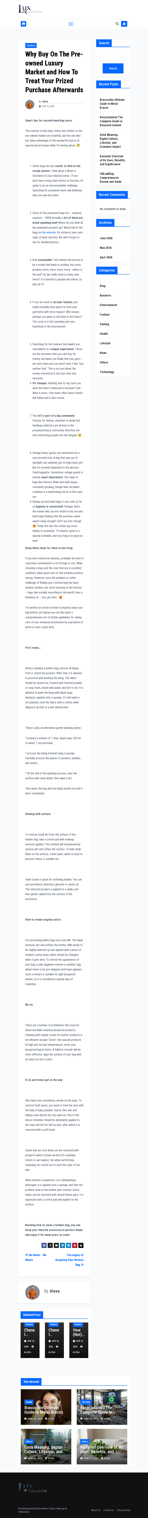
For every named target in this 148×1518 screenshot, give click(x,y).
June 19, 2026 (91, 1419)
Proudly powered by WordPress (33, 1508)
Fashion (31, 45)
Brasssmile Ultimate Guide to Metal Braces (112, 103)
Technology (107, 372)
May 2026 (106, 248)
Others (104, 362)
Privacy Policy (123, 1510)
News (103, 353)
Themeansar (23, 1511)
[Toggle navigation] (70, 24)
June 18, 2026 (35, 1458)
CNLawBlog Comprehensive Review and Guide (110, 177)
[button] (117, 23)
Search (104, 43)
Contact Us (108, 1510)
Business (105, 295)
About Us (95, 1510)
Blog (102, 286)
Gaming (104, 324)
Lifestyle (105, 343)
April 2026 (106, 257)
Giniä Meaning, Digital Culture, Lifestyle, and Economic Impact (43, 1452)
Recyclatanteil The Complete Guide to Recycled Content (111, 121)
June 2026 (106, 238)
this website (49, 232)
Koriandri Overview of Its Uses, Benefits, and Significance (112, 160)
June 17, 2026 (91, 1458)
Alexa (45, 101)
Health (104, 333)
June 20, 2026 (35, 1419)
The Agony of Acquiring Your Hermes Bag (69, 1260)
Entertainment (108, 305)
